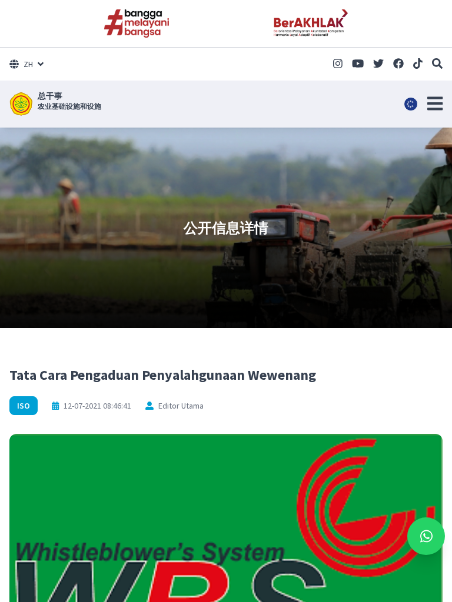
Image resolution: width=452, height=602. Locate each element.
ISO (23, 405)
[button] (435, 103)
